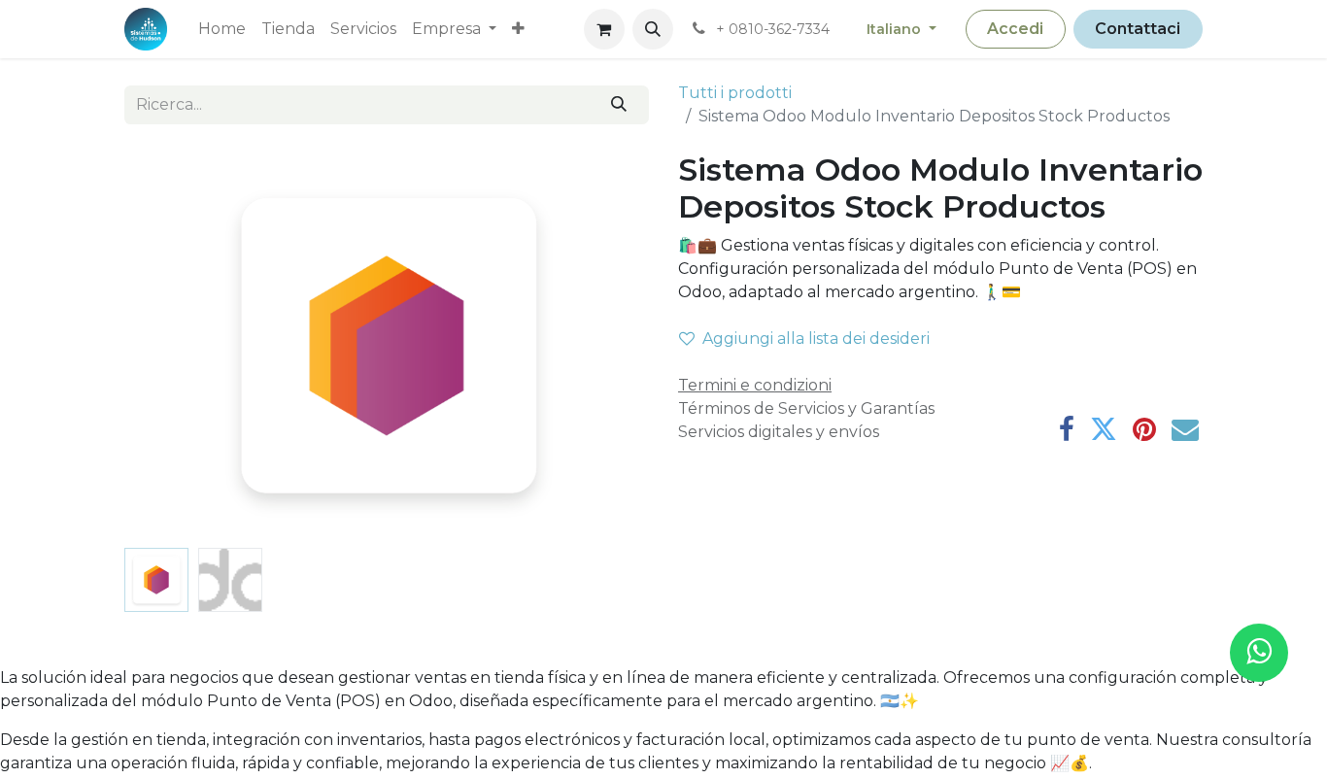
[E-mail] (1185, 429)
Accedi (1015, 28)
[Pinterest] (1144, 429)
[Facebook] (1066, 429)
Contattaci (1137, 28)
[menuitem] (222, 29)
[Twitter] (1103, 429)
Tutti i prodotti (735, 93)
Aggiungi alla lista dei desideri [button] (816, 338)
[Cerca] (619, 104)
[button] (652, 29)
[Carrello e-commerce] (604, 29)
